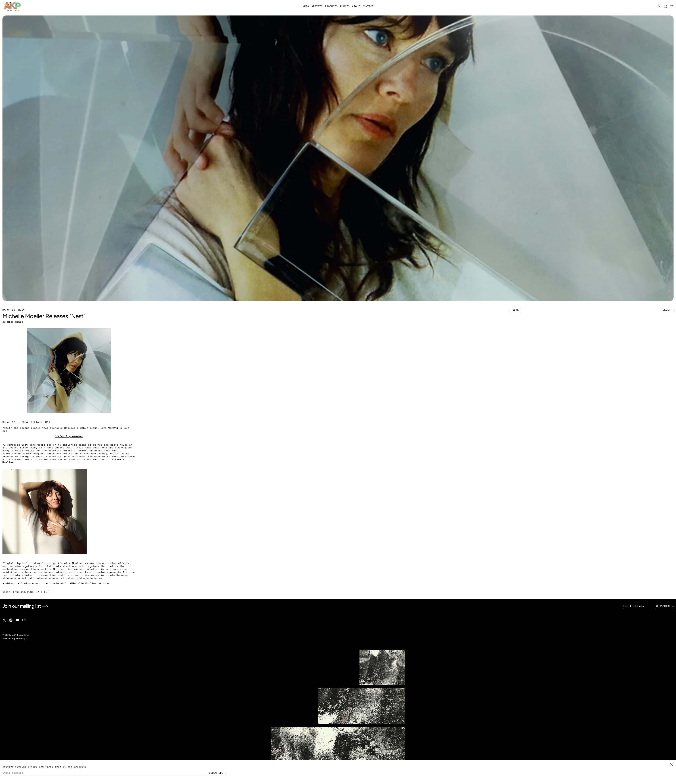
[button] (665, 6)
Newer (516, 310)
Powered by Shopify (13, 638)
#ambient (8, 583)
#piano (104, 583)
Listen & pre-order (69, 436)
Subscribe (663, 606)
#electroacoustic (30, 583)
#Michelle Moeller (83, 583)
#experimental (56, 583)
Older (667, 310)
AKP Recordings (21, 634)
